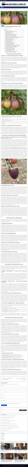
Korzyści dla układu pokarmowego (9, 33)
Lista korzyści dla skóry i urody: (9, 50)
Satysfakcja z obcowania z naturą (9, 38)
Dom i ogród (2, 25)
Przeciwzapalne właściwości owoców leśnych (10, 49)
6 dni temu (16, 462)
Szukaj (23, 410)
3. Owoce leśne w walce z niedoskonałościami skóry (11, 46)
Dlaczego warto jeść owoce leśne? (8, 30)
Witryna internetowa (3, 400)
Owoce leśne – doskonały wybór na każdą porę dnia (11, 35)
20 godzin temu (3, 451)
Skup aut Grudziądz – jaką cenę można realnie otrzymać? (7, 417)
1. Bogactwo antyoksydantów (9, 41)
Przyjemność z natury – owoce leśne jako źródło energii (11, 34)
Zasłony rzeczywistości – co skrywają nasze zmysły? (7, 428)
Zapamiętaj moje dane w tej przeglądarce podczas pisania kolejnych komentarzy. (11, 403)
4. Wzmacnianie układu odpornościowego (10, 43)
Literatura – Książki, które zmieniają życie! (6, 422)
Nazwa (2, 394)
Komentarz (2, 385)
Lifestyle (2, 437)
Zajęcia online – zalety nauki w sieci (6, 450)
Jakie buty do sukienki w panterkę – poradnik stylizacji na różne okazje (9, 425)
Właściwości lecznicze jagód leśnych (9, 40)
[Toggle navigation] (3, 7)
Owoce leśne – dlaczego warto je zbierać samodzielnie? (11, 36)
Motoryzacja (2, 438)
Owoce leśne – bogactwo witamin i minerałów (10, 48)
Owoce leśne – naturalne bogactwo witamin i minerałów (11, 31)
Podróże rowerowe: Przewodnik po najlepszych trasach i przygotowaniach (7, 379)
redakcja (7, 451)
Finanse (2, 435)
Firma (1, 436)
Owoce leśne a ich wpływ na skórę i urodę (9, 44)
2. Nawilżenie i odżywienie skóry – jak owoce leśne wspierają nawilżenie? (13, 45)
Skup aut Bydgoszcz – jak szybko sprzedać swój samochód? (8, 420)
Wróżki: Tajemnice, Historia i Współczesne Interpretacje (21, 379)
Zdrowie (2, 439)
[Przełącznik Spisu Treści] (22, 29)
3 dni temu (16, 451)
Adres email (2, 397)
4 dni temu (3, 462)
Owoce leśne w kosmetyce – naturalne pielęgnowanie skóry (11, 51)
